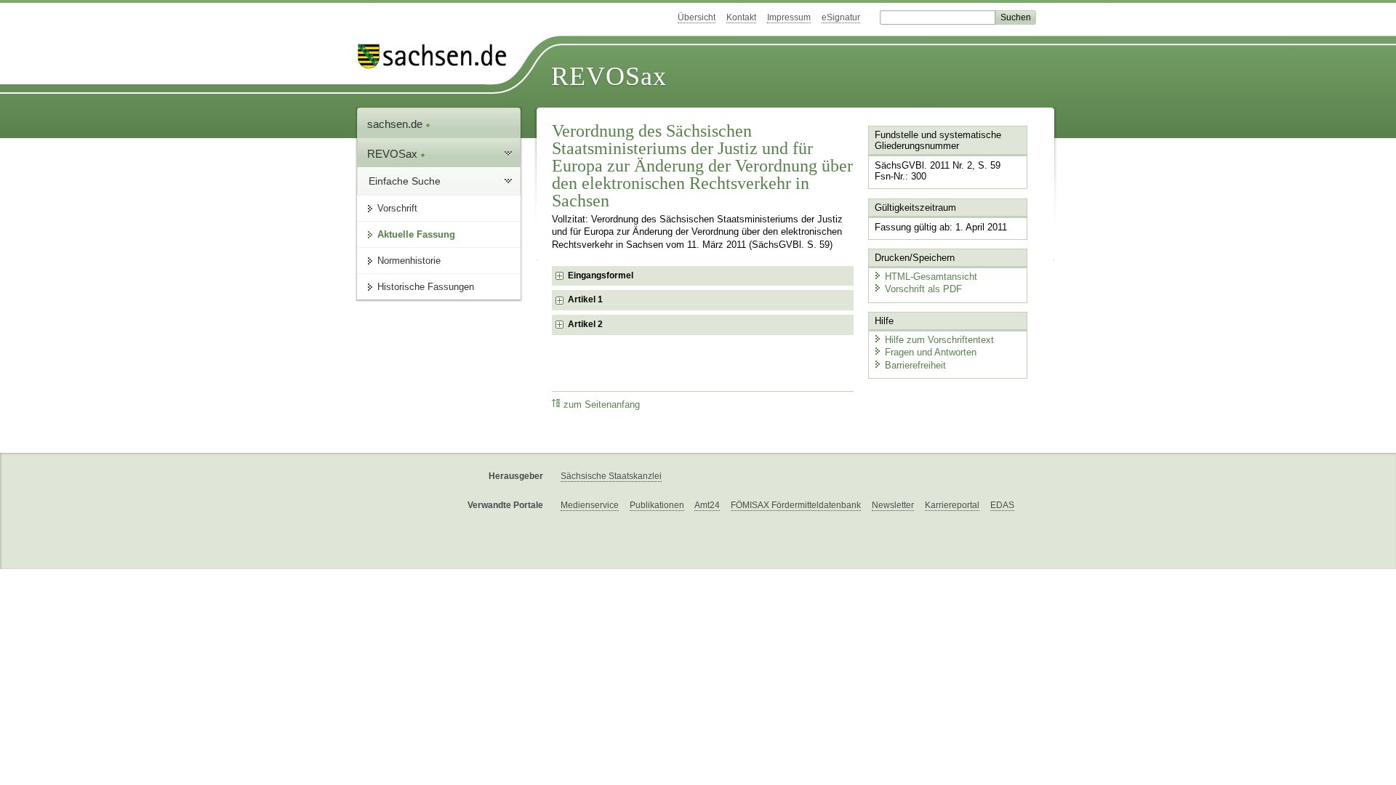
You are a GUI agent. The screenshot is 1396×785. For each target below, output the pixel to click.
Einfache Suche (405, 181)
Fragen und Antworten (930, 352)
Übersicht (696, 17)
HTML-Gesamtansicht (931, 276)
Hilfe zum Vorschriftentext (939, 339)
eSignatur (841, 17)
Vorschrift (397, 208)
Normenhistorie (409, 260)
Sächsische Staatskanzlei (611, 476)
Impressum (789, 17)
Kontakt (741, 17)
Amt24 (707, 505)
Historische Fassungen (425, 286)
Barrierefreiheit (915, 365)
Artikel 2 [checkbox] (585, 324)
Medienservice (590, 505)
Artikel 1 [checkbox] (585, 299)
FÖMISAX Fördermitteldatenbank (796, 505)
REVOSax (609, 76)
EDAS (1002, 505)
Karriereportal (952, 505)
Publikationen (657, 505)
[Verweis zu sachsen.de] (437, 56)
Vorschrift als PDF (923, 288)
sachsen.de (396, 124)
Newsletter (893, 505)
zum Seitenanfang (601, 405)
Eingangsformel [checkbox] (600, 275)
